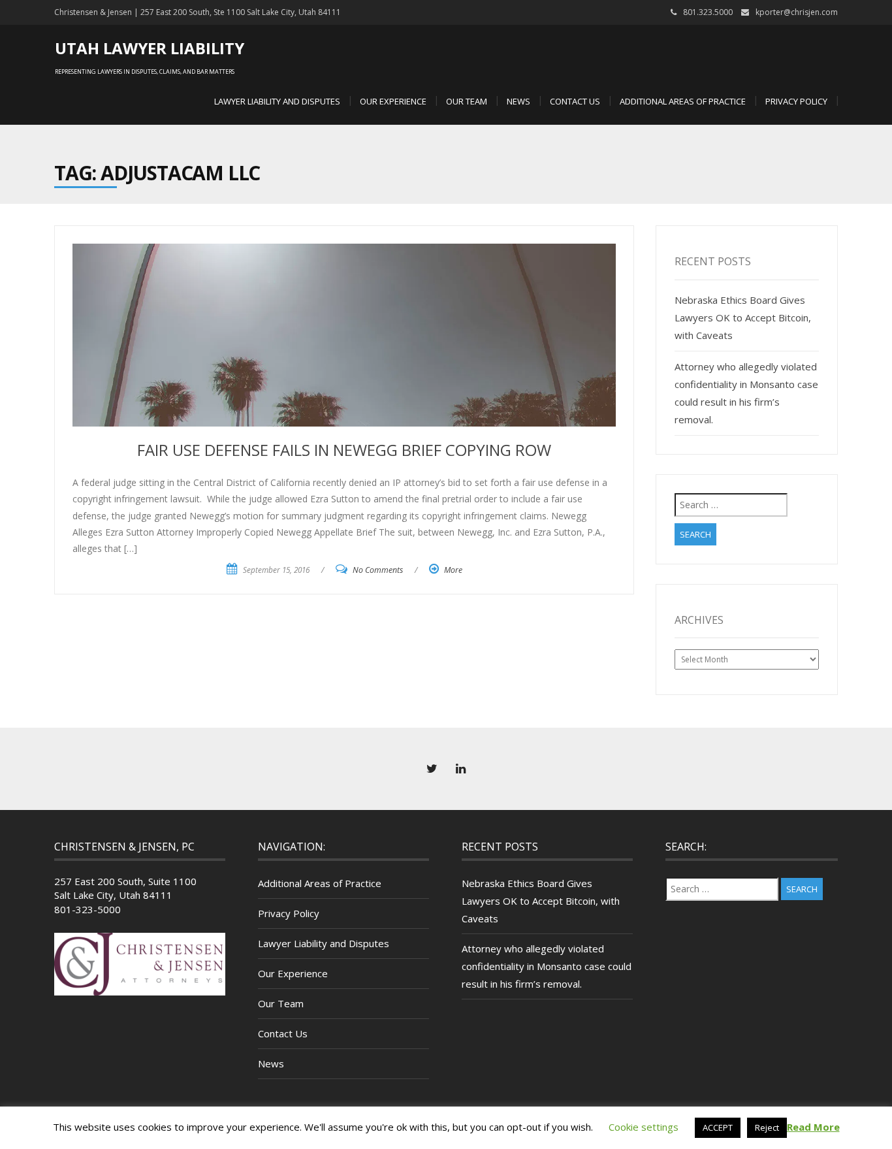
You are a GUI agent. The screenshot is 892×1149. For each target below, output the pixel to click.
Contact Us (575, 101)
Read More (813, 1126)
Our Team (466, 101)
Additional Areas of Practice (683, 101)
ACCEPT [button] (718, 1127)
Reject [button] (767, 1127)
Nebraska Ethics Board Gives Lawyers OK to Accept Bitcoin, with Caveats (743, 317)
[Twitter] (432, 768)
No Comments (378, 569)
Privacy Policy (796, 101)
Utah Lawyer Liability (149, 48)
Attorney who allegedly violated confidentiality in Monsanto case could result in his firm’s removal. (546, 966)
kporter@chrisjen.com (797, 12)
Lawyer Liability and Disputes (277, 101)
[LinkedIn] (460, 768)
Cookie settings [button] (643, 1126)
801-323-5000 (87, 909)
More (453, 569)
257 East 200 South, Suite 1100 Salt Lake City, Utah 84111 (125, 888)
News (518, 101)
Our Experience (393, 101)
